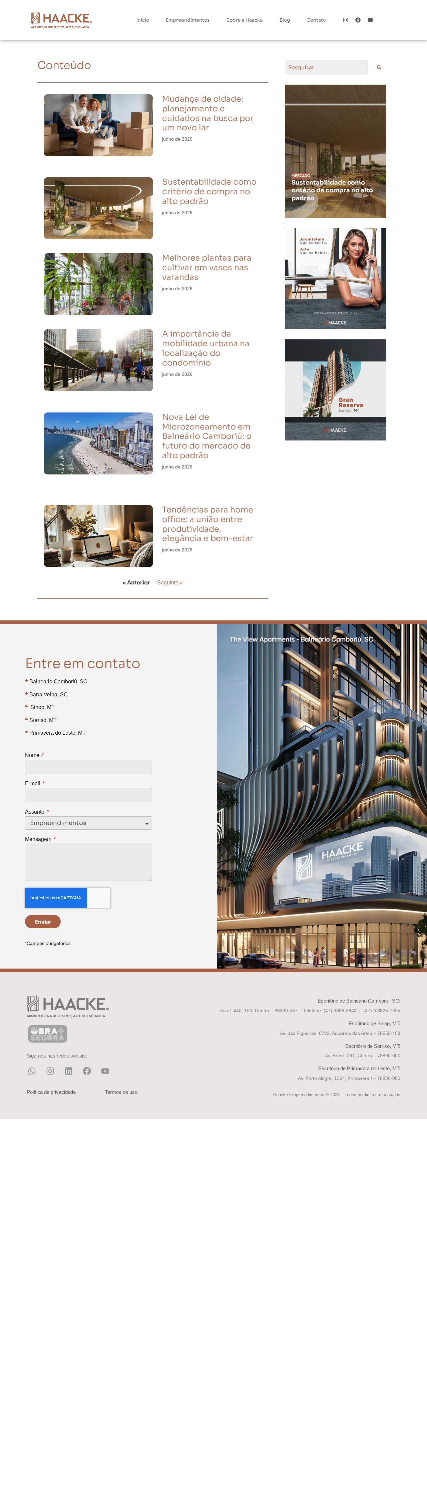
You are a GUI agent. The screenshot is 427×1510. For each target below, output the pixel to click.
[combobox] (326, 67)
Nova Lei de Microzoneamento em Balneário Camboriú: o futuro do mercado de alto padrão (207, 436)
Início (142, 20)
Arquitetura (304, 176)
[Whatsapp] (31, 1071)
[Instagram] (346, 20)
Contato (316, 20)
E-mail (33, 783)
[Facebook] (358, 20)
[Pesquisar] (378, 67)
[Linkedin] (68, 1071)
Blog (285, 20)
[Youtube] (370, 20)
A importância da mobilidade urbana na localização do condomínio (206, 348)
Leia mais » (171, 160)
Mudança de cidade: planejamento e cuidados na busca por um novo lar (208, 113)
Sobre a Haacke (244, 20)
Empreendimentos (187, 20)
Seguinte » (170, 582)
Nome (33, 755)
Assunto (35, 812)
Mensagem (39, 839)
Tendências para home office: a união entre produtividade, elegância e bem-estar (207, 524)
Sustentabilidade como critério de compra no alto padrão (209, 191)
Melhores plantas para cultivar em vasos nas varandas (207, 267)
